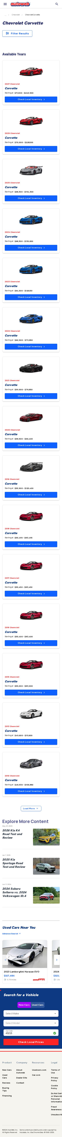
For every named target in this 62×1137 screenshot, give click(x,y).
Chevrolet (15, 15)
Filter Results (20, 33)
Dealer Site (21, 1077)
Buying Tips (5, 1089)
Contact (20, 1082)
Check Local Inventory (30, 99)
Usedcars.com (39, 1070)
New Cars (24, 1004)
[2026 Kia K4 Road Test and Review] (46, 837)
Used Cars (37, 1004)
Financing (7, 1095)
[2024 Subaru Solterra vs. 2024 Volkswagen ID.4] (46, 895)
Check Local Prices (31, 1042)
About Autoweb (20, 1071)
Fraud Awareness (56, 1108)
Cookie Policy (54, 1087)
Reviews (6, 1082)
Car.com (36, 1075)
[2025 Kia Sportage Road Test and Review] (46, 866)
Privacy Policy (54, 1079)
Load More (29, 808)
